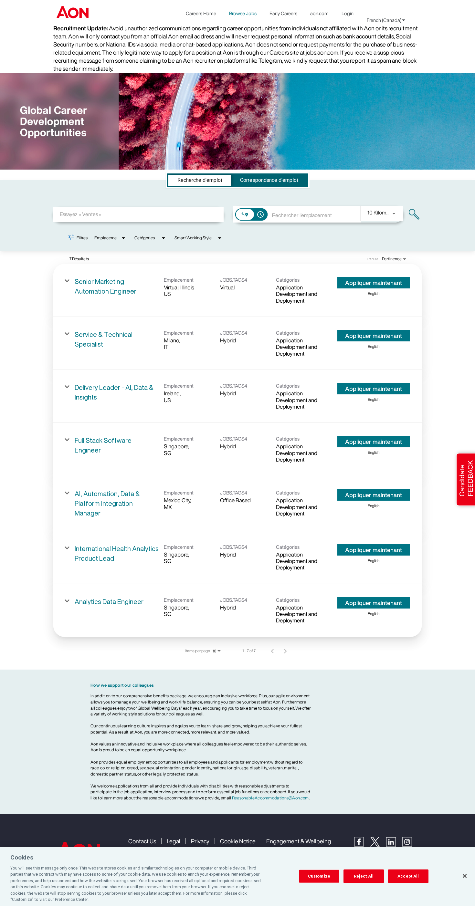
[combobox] (138, 214)
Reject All (364, 876)
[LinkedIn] (394, 845)
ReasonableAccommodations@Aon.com (270, 798)
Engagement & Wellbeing (298, 841)
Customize (319, 876)
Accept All (408, 876)
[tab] (200, 180)
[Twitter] (378, 844)
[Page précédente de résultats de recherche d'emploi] (272, 650)
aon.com (319, 13)
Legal (173, 841)
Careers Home (201, 13)
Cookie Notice (238, 841)
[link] (237, 290)
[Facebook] (362, 844)
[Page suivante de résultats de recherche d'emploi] (285, 650)
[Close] (465, 876)
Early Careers (283, 13)
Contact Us (142, 841)
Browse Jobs (243, 13)
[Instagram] (410, 845)
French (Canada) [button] (384, 20)
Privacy (200, 841)
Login (348, 13)
